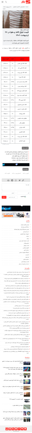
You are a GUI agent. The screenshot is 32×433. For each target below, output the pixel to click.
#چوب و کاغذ (26, 173)
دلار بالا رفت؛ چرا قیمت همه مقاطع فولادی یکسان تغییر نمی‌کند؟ (16, 278)
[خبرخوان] (13, 429)
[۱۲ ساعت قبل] (26, 407)
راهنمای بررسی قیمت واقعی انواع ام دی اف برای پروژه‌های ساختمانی (16, 326)
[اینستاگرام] (19, 429)
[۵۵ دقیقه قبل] (26, 375)
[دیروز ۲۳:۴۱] (26, 369)
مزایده (27, 236)
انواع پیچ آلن (26, 243)
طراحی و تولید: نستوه (16, 431)
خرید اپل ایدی (26, 231)
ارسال (4, 197)
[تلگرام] (16, 429)
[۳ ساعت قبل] (26, 381)
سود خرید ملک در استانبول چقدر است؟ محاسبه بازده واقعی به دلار (16, 288)
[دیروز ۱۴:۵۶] (26, 363)
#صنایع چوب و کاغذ (16, 173)
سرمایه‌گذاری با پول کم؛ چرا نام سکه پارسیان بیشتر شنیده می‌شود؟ (16, 290)
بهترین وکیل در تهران (25, 225)
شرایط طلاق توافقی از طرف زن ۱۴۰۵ (22, 283)
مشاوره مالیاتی (26, 259)
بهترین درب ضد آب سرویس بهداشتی (22, 305)
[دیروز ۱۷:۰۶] (26, 394)
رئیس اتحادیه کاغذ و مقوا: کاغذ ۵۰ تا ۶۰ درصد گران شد (17, 154)
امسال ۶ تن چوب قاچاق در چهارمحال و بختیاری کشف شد (16, 152)
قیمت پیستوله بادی (25, 261)
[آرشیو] (10, 429)
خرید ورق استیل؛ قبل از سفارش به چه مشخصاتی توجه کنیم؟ (17, 286)
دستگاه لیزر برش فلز (25, 227)
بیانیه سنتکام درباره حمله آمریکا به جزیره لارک (13, 412)
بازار (23, 48)
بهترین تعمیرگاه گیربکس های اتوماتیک (21, 229)
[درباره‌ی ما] (25, 429)
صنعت (27, 7)
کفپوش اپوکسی (26, 248)
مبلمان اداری (26, 250)
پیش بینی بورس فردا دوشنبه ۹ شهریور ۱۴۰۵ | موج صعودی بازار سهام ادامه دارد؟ (13, 368)
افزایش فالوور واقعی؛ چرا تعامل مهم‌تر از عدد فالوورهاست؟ (17, 315)
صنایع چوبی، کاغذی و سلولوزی (19, 7)
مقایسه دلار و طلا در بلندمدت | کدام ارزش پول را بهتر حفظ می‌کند (16, 281)
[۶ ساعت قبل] (26, 419)
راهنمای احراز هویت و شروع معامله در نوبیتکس (20, 346)
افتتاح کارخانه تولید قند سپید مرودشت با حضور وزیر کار (12, 362)
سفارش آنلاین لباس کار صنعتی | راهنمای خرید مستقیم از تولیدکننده (16, 299)
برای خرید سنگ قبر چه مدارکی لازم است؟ (21, 308)
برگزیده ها (27, 268)
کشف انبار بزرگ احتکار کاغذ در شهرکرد (20, 160)
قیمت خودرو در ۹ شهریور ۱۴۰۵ (16, 399)
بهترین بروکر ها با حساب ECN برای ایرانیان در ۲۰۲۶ (19, 328)
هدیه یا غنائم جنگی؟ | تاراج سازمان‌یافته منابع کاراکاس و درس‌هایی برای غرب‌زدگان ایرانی (13, 419)
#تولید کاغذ (7, 173)
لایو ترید (27, 255)
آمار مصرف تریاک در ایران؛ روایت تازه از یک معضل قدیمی (18, 272)
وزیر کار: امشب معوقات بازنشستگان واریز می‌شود (14, 374)
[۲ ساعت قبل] (26, 388)
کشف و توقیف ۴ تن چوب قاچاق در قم (20, 156)
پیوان (28, 238)
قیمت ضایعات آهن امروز (24, 241)
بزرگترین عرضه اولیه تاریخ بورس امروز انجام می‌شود (13, 381)
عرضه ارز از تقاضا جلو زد (18, 405)
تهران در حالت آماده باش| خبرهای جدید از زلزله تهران (13, 387)
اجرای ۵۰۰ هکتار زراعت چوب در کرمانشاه (20, 158)
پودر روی (27, 257)
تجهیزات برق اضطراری (24, 234)
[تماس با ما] (22, 429)
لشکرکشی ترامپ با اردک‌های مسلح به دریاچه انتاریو (13, 393)
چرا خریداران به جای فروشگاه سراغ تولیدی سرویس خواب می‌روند (16, 349)
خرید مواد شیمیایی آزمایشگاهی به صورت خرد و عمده (19, 313)
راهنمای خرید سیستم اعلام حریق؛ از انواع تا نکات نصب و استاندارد (16, 310)
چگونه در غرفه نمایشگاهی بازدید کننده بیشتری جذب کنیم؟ (18, 297)
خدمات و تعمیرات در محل (24, 264)
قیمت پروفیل (26, 245)
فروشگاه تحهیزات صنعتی (24, 252)
